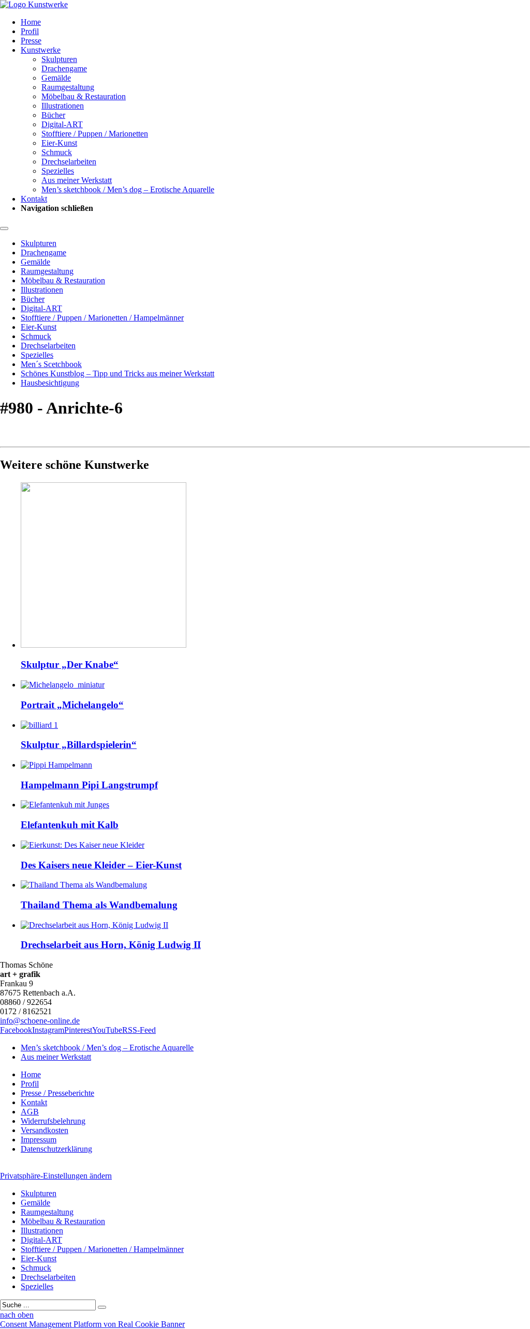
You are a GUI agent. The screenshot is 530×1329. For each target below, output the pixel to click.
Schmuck (56, 152)
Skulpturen (59, 59)
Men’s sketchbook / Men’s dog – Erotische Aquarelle (127, 189)
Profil (30, 31)
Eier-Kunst (59, 143)
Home (31, 22)
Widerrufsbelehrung (53, 1121)
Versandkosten (44, 1130)
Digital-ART (62, 124)
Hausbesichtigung (50, 382)
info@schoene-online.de (40, 1020)
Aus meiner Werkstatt (76, 180)
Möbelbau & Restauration (83, 96)
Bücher (53, 115)
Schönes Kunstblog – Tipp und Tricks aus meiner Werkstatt (117, 373)
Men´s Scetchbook (51, 364)
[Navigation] (4, 228)
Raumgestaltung (67, 87)
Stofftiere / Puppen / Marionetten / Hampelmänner (102, 317)
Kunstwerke (41, 49)
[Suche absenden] (102, 1307)
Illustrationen (62, 105)
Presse (31, 40)
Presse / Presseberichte (57, 1093)
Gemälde (56, 77)
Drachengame (64, 68)
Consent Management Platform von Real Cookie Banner (92, 1324)
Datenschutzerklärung (56, 1148)
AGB (30, 1111)
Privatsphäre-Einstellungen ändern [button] (56, 1175)
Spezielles (57, 170)
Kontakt (34, 198)
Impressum (38, 1139)
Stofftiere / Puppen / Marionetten (94, 133)
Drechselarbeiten (68, 161)
